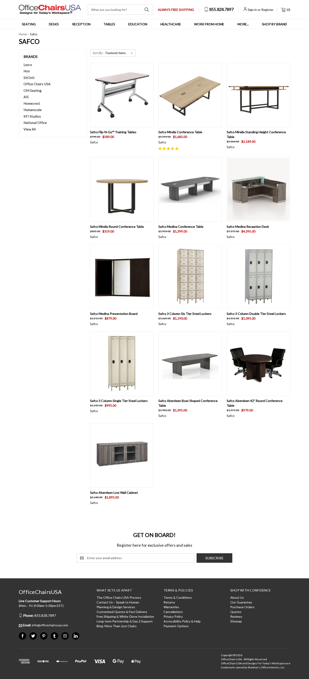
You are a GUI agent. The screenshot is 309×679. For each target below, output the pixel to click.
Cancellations (173, 612)
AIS (26, 97)
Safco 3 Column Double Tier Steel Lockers (256, 314)
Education (137, 24)
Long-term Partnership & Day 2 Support (125, 621)
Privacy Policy (173, 616)
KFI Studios (32, 116)
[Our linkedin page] (76, 636)
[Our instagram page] (65, 636)
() (288, 10)
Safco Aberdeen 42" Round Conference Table (255, 403)
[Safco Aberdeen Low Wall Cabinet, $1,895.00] (122, 455)
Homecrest (32, 103)
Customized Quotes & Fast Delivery (122, 612)
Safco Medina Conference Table (180, 226)
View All (30, 129)
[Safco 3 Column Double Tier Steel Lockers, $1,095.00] (258, 276)
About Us (237, 597)
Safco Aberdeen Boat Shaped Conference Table (188, 403)
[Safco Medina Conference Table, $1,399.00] (190, 189)
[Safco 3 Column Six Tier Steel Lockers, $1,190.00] (190, 276)
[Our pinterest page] (44, 636)
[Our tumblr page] (54, 636)
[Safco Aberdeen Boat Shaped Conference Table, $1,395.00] (190, 363)
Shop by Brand (274, 24)
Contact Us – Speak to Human (118, 602)
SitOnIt (29, 78)
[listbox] (120, 53)
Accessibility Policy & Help (182, 621)
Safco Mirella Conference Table (180, 132)
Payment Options (176, 626)
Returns (169, 602)
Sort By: (98, 53)
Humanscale (33, 110)
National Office (35, 123)
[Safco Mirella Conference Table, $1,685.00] (190, 95)
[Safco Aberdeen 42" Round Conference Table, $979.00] (258, 363)
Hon (27, 71)
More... (243, 24)
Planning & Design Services (116, 607)
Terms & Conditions (178, 597)
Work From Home (209, 24)
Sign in (252, 10)
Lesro (28, 65)
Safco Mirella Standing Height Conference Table (256, 134)
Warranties (171, 607)
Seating (29, 24)
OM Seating (33, 90)
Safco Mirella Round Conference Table (117, 226)
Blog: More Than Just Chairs (117, 626)
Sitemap (236, 621)
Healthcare (170, 24)
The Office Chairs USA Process (119, 597)
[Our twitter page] (33, 636)
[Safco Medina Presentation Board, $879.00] (122, 276)
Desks (54, 24)
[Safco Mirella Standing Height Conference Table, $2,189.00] (258, 95)
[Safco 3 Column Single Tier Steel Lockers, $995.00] (122, 363)
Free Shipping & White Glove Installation (125, 616)
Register (267, 10)
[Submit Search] (146, 10)
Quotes (235, 612)
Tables (109, 24)
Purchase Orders (242, 607)
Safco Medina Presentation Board (114, 314)
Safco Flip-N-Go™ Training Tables (113, 132)
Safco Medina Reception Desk (248, 226)
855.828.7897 (221, 9)
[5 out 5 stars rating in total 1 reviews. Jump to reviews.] (169, 148)
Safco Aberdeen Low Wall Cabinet (114, 492)
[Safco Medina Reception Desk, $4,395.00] (258, 189)
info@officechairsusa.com (45, 625)
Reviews (236, 616)
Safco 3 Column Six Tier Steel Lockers (185, 314)
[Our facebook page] (22, 636)
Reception (81, 24)
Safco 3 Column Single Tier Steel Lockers (119, 401)
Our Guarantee (241, 602)
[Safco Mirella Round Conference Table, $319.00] (122, 189)
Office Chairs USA (37, 84)
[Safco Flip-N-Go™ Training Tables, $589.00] (122, 95)
